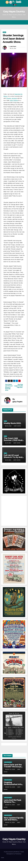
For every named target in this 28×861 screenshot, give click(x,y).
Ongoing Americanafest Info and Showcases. (12, 784)
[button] (20, 22)
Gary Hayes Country (14, 11)
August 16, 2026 (10, 822)
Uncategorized (8, 762)
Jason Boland (14, 100)
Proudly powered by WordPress (12, 851)
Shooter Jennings (11, 98)
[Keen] (14, 569)
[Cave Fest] (14, 634)
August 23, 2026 (10, 769)
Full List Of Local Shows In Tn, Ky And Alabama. (13, 457)
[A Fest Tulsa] (14, 663)
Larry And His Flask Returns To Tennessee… (12, 802)
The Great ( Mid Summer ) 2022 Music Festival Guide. (13, 440)
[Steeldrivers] (14, 539)
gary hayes (13, 46)
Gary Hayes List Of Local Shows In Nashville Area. (8, 387)
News (4, 32)
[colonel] (14, 481)
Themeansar (18, 853)
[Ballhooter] (14, 602)
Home (2, 857)
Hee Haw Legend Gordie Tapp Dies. (18, 386)
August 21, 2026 (10, 804)
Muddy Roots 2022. (12, 423)
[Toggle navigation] (25, 22)
